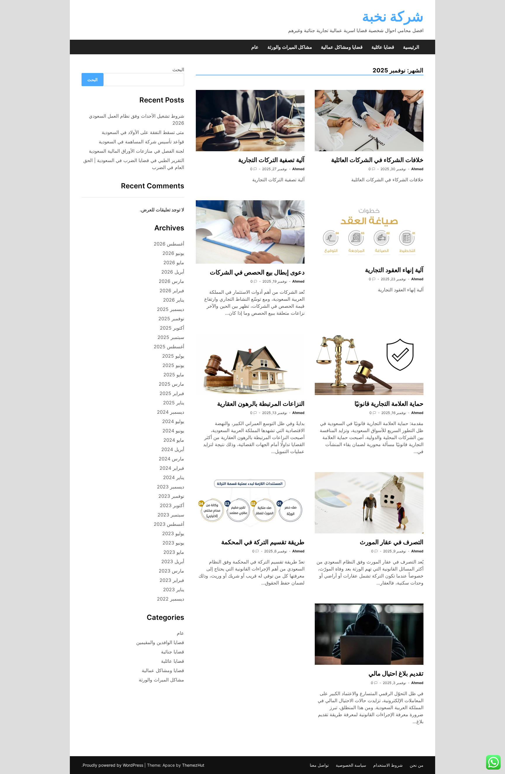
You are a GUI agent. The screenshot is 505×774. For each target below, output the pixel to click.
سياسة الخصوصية (351, 765)
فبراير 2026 (172, 290)
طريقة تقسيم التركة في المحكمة (263, 542)
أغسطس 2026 (169, 244)
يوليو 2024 (173, 421)
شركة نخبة (392, 16)
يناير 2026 (173, 300)
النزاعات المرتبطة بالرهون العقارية (261, 403)
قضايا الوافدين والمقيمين (160, 642)
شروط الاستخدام (388, 765)
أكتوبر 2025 (172, 328)
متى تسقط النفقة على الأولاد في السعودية (143, 132)
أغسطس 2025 (169, 346)
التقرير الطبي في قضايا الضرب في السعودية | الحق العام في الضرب (133, 163)
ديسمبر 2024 (170, 412)
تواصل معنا (319, 765)
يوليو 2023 (173, 533)
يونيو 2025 (173, 365)
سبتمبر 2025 (171, 337)
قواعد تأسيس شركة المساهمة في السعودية (141, 142)
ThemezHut (193, 765)
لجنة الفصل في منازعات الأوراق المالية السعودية (136, 151)
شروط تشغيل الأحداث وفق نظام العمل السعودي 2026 (136, 119)
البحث (178, 69)
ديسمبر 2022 (170, 599)
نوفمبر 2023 (171, 496)
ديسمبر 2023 (170, 487)
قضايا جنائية (172, 652)
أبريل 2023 (172, 561)
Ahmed (417, 169)
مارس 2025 (171, 384)
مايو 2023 (173, 552)
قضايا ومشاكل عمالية (342, 47)
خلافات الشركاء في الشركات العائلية (377, 160)
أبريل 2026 (172, 272)
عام (255, 47)
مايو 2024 (173, 440)
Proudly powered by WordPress (113, 765)
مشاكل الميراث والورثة (289, 47)
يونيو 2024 (173, 431)
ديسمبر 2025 (170, 309)
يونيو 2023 (173, 543)
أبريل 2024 (172, 449)
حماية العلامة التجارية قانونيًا (388, 403)
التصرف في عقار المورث (391, 542)
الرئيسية (411, 47)
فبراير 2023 (172, 580)
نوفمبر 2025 (171, 318)
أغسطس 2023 (169, 524)
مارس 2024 (171, 459)
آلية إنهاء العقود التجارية (394, 270)
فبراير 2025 (172, 393)
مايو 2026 (173, 262)
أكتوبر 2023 (172, 505)
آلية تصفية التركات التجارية (271, 160)
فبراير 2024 (172, 468)
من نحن (416, 765)
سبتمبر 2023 (171, 515)
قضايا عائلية (382, 47)
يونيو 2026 (173, 253)
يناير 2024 (173, 477)
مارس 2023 (171, 571)
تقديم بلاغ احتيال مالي (396, 673)
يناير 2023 (173, 589)
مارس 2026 (171, 281)
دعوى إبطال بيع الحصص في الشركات (257, 272)
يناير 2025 (173, 403)
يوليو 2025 (173, 356)
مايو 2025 (173, 375)
